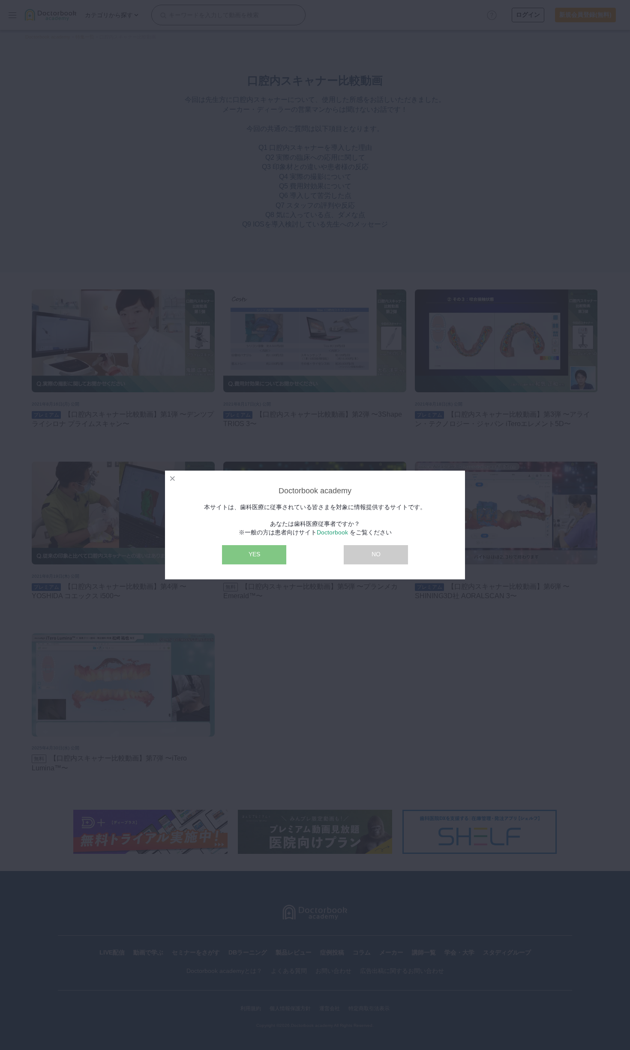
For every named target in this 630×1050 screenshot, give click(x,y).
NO (376, 554)
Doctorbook (332, 532)
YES (254, 554)
